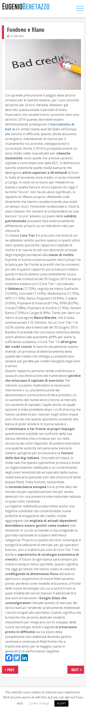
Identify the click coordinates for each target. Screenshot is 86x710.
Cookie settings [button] (39, 703)
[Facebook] (8, 657)
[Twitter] (16, 657)
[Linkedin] (24, 657)
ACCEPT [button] (61, 703)
